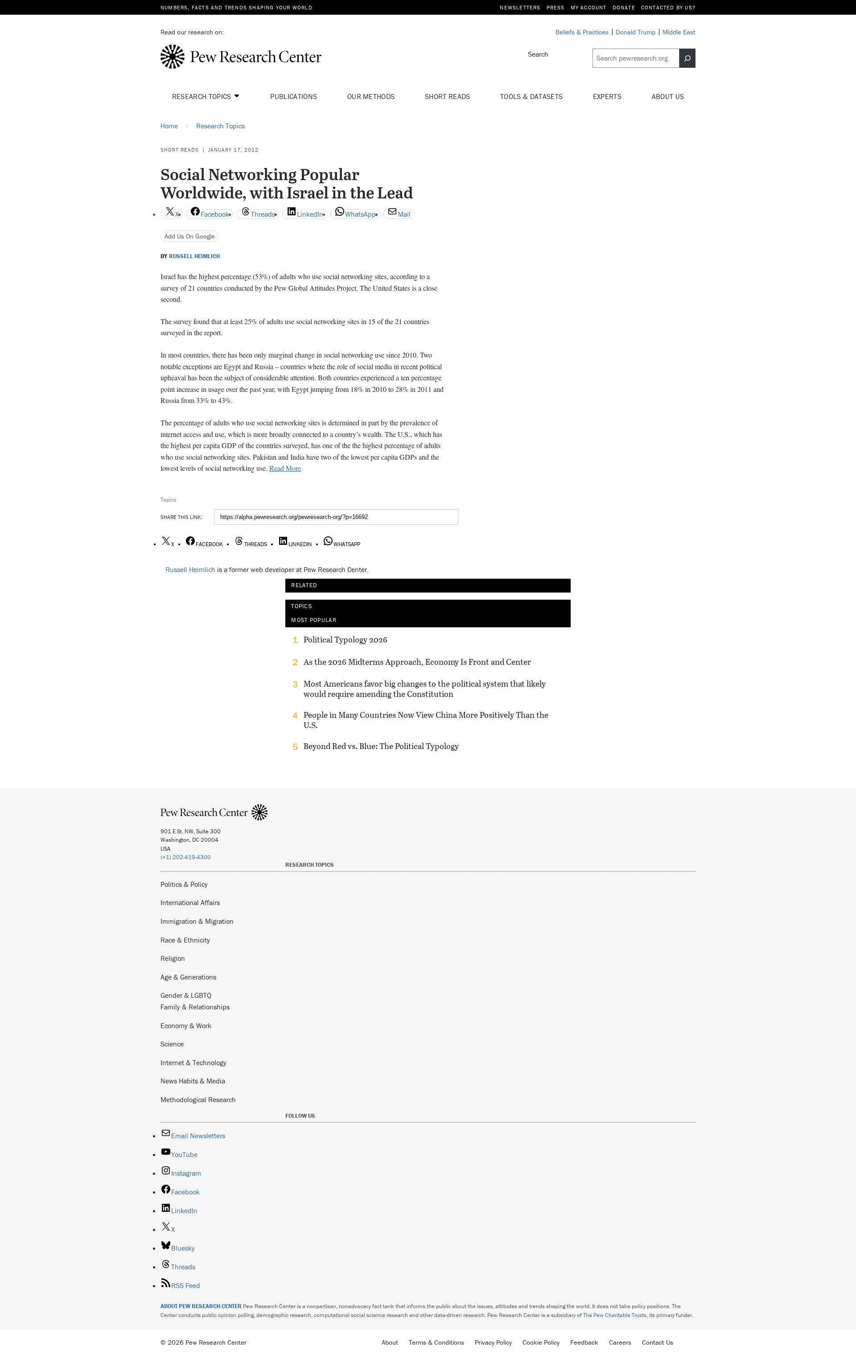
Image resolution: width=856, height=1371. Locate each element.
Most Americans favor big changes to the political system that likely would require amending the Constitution (425, 689)
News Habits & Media (192, 1080)
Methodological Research (198, 1099)
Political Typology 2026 (345, 639)
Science (172, 1043)
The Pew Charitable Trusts (614, 1315)
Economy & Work (185, 1025)
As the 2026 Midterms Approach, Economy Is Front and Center (417, 662)
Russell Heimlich (194, 256)
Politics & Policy (184, 884)
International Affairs (190, 902)
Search (538, 53)
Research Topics (202, 96)
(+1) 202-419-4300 (185, 857)
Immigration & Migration (197, 921)
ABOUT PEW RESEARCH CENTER (201, 1306)
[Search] (687, 58)
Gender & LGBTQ (185, 995)
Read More (285, 468)
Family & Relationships (195, 1006)
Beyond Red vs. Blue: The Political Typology (381, 746)
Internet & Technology (193, 1062)
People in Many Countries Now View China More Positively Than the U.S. (426, 720)
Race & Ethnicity (185, 939)
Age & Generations (188, 976)
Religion (172, 958)
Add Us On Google (190, 236)
